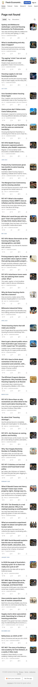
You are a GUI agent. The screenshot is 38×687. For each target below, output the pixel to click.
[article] (19, 31)
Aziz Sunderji (23, 102)
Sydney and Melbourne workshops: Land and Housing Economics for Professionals (13, 27)
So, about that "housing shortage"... (10, 418)
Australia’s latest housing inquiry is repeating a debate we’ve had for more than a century (13, 172)
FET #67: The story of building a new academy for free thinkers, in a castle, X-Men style (14, 650)
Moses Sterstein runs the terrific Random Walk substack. (14, 246)
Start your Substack (14, 678)
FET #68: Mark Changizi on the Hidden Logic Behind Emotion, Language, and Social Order (13, 582)
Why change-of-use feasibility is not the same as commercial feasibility (14, 127)
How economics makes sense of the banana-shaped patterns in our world (13, 298)
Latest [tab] (4, 19)
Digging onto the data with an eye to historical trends (13, 570)
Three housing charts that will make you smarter (13, 327)
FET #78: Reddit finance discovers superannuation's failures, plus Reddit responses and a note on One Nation (13, 145)
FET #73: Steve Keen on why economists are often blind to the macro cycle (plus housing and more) (14, 402)
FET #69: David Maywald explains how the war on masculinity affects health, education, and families (14, 542)
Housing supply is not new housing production (11, 75)
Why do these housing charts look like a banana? (12, 293)
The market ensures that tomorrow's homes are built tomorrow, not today (13, 48)
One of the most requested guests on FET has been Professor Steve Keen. (14, 407)
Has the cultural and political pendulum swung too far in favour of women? (13, 548)
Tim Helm (21, 175)
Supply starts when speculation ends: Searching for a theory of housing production (13, 616)
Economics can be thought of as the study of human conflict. (12, 367)
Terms (26, 672)
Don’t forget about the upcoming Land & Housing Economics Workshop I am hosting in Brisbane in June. (14, 331)
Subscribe (27, 2)
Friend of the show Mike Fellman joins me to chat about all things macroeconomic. (13, 206)
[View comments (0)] (11, 38)
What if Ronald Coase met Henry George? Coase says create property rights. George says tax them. (14, 489)
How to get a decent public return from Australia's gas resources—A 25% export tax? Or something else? (14, 344)
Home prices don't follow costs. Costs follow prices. (13, 110)
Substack (10, 683)
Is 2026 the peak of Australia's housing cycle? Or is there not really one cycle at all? (13, 564)
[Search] (35, 19)
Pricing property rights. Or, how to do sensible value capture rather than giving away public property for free (14, 259)
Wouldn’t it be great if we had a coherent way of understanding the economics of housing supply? (14, 622)
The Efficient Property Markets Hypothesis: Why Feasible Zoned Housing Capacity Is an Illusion (14, 379)
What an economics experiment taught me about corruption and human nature (13, 525)
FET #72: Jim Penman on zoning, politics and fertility (13, 434)
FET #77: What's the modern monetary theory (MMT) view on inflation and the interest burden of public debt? (14, 201)
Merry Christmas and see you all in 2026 (14, 638)
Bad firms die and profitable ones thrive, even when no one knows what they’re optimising (14, 604)
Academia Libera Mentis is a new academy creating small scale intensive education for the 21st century (13, 655)
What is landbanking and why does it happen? (13, 44)
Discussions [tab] (15, 19)
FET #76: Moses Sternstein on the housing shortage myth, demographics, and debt (14, 241)
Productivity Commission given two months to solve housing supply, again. (13, 167)
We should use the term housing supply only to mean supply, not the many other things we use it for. (14, 79)
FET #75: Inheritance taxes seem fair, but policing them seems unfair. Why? (14, 276)
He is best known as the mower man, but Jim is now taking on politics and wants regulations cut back (14, 439)
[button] (3, 6)
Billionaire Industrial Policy (11, 308)
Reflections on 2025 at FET (11, 636)
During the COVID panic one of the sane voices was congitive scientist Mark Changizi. (14, 588)
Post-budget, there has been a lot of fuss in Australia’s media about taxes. (14, 224)
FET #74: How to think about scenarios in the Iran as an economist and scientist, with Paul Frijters (12, 361)
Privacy (21, 672)
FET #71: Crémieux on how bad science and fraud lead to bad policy (13, 467)
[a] (33, 95)
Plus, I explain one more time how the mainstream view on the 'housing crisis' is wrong (14, 99)
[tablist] (10, 19)
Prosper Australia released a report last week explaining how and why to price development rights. (13, 264)
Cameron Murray (12, 35)
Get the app (28, 678)
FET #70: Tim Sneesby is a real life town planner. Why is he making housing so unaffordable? (14, 507)
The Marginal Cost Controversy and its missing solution (13, 184)
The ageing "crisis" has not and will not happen (13, 59)
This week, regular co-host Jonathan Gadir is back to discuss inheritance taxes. (12, 282)
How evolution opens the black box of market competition (13, 599)
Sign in (34, 2)
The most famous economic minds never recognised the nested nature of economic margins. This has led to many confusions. (14, 188)
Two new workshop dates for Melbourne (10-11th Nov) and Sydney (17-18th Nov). (14, 32)
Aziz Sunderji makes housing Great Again (12, 95)
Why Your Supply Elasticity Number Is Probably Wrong (11, 450)
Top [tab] (9, 19)
